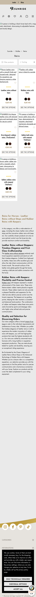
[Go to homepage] (18, 9)
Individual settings (18, 584)
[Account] (21, 16)
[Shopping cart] (27, 16)
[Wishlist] (15, 16)
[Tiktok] (28, 527)
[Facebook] (13, 527)
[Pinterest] (20, 527)
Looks (14, 2)
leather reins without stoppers (14, 253)
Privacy (10, 572)
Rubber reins (6, 283)
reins (3, 231)
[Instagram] (5, 527)
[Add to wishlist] (15, 83)
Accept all (18, 589)
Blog (22, 2)
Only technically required (18, 579)
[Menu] (33, 16)
